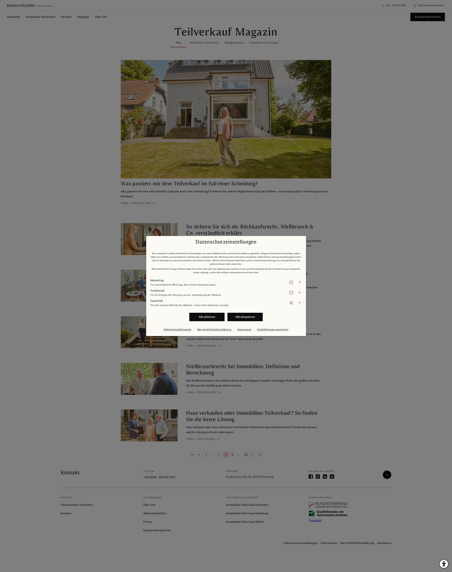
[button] (226, 282)
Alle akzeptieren (245, 317)
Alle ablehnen (207, 317)
